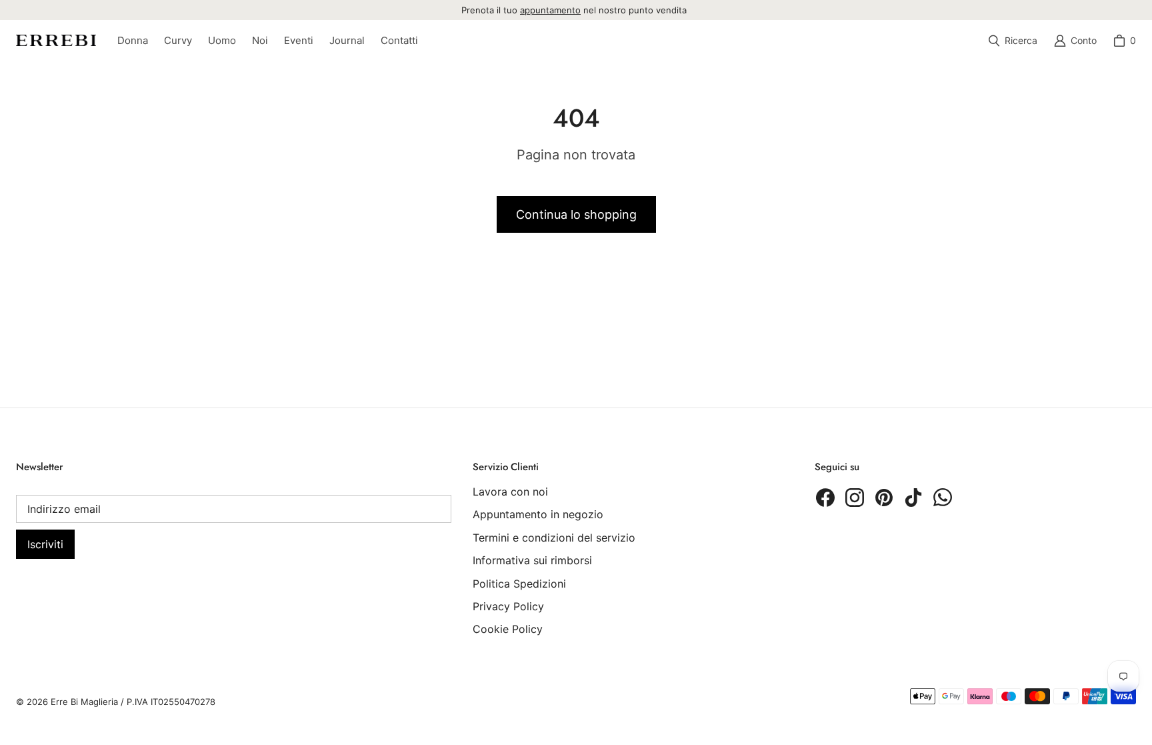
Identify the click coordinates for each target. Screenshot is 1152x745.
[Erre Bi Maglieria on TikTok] (913, 497)
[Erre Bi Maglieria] (56, 40)
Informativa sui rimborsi (532, 560)
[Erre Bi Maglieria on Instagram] (854, 497)
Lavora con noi (510, 491)
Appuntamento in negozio (538, 514)
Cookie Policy (508, 629)
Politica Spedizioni (519, 583)
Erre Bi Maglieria (84, 701)
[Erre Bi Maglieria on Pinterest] (884, 497)
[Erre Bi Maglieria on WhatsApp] (942, 497)
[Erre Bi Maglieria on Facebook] (825, 497)
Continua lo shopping (576, 214)
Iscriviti (45, 544)
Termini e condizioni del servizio (554, 537)
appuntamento (550, 10)
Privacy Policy (508, 606)
